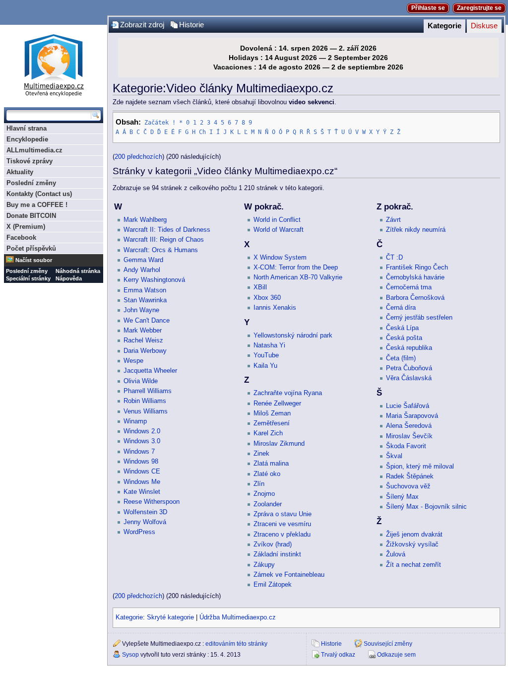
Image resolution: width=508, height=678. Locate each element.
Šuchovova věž (408, 486)
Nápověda (69, 278)
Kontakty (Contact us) (39, 194)
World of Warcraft (279, 229)
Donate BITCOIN (31, 215)
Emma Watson (145, 290)
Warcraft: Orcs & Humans (161, 250)
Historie (191, 25)
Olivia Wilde (141, 381)
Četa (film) (401, 358)
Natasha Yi (269, 345)
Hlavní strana (26, 128)
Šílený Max (402, 496)
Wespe (133, 360)
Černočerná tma (409, 287)
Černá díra (401, 307)
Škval (394, 456)
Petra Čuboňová (409, 368)
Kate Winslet (142, 491)
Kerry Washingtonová (154, 279)
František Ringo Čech (417, 267)
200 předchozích (138, 156)
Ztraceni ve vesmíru (282, 524)
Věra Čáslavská (409, 378)
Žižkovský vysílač (412, 544)
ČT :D (394, 257)
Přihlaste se (428, 7)
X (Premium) (25, 226)
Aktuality (19, 172)
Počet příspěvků (31, 248)
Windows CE (142, 471)
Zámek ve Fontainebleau (289, 574)
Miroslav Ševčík (409, 436)
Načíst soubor (33, 260)
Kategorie (444, 26)
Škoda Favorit (406, 446)
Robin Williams (145, 401)
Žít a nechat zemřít (413, 564)
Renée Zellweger (277, 403)
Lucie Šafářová (407, 406)
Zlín (259, 483)
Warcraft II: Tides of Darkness (167, 229)
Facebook (21, 237)
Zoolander (268, 504)
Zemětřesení (272, 423)
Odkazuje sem (396, 654)
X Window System (280, 257)
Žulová (395, 554)
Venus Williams (146, 411)
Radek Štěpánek (410, 476)
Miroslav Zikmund (279, 443)
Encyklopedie (27, 139)
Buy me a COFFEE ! (36, 204)
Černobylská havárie (415, 277)
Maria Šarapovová (412, 415)
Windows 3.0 (142, 441)
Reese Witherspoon (152, 501)
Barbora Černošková (415, 297)
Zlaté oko (267, 474)
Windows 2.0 (142, 431)
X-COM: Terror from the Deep (296, 267)
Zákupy (264, 564)
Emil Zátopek (273, 584)
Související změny (388, 643)
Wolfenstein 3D (145, 512)
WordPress (139, 532)
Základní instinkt (277, 554)
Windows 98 (141, 461)
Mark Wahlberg (145, 219)
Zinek (261, 453)
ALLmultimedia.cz (34, 150)
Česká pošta (404, 338)
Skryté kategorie (170, 617)
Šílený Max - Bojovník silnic (426, 506)
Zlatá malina (271, 463)
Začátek (156, 122)
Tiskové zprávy (29, 161)
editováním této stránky (236, 643)
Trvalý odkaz (338, 654)
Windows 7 (139, 451)
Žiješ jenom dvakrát (414, 534)
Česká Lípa (402, 328)
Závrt (393, 219)
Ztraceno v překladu (282, 534)
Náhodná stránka (78, 271)
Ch (202, 132)
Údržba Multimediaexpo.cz (237, 617)
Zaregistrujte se (479, 7)
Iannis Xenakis (275, 307)
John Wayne (141, 310)
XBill (260, 287)
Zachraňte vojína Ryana (288, 393)
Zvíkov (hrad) (273, 544)
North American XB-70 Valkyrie (298, 277)
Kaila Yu (265, 365)
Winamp (135, 421)
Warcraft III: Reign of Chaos (164, 239)
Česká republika (409, 347)
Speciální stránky (28, 278)
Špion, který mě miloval (420, 466)
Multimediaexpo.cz (53, 63)
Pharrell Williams (148, 391)
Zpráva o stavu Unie (283, 514)
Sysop (130, 654)
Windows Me (142, 481)
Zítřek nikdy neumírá (415, 229)
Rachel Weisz (143, 340)
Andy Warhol (142, 270)
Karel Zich (268, 433)
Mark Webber (143, 330)
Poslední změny (31, 183)
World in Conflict (277, 219)
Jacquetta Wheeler (150, 370)
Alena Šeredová (409, 425)
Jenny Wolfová (145, 522)
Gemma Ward (143, 260)
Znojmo (264, 493)
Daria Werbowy (145, 350)
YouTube (266, 355)
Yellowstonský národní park (293, 335)
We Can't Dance (147, 320)
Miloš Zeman (272, 413)
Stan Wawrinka (145, 300)
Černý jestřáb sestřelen (419, 317)
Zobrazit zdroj (142, 25)
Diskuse (484, 26)
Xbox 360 (267, 297)
